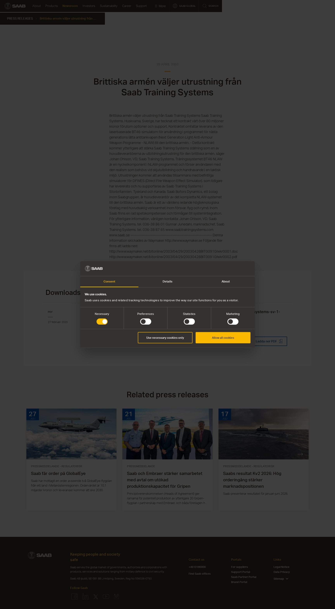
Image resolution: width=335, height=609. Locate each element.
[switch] (145, 321)
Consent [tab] (109, 281)
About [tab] (226, 281)
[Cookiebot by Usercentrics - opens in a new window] (233, 268)
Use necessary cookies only (165, 338)
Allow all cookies (223, 338)
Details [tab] (167, 281)
